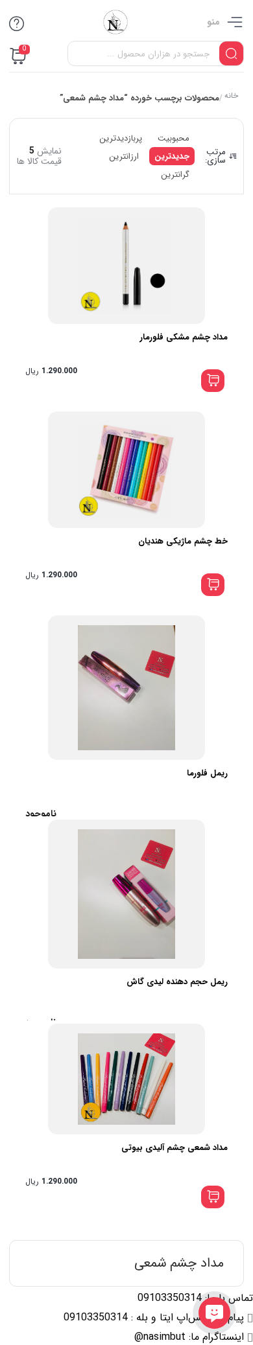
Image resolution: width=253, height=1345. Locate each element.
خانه (230, 97)
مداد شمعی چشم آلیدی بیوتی (174, 1148)
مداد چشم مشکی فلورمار (184, 337)
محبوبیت (173, 138)
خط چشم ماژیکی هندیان (183, 541)
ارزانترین (124, 156)
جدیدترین (171, 156)
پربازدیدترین (120, 138)
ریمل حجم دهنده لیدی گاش (177, 982)
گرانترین (175, 174)
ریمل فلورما (207, 773)
